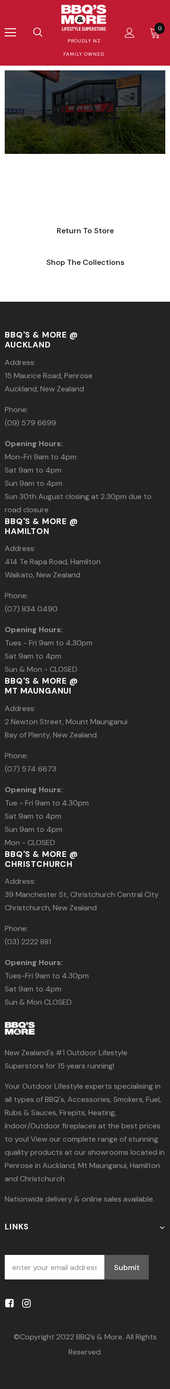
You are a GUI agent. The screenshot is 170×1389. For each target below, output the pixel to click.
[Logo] (83, 18)
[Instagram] (25, 1303)
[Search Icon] (37, 32)
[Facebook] (8, 1303)
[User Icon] (130, 33)
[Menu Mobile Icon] (10, 32)
